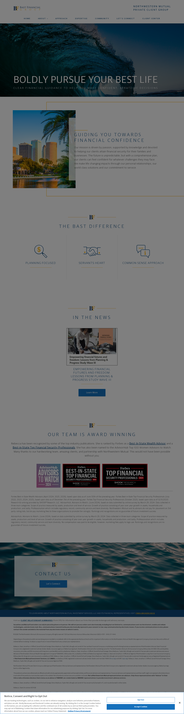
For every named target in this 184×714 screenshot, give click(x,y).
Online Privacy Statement (79, 711)
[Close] (180, 703)
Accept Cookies (140, 707)
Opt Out (140, 700)
